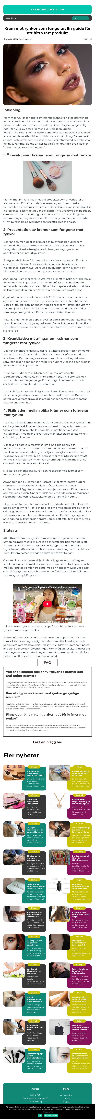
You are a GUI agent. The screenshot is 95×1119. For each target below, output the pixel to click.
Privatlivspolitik (51, 1115)
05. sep (79, 964)
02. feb (34, 880)
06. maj (79, 795)
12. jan (79, 880)
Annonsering (66, 1095)
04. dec (34, 908)
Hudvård (87, 39)
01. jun (34, 795)
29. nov (34, 936)
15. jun (79, 1021)
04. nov (79, 936)
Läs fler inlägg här (47, 742)
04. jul (79, 993)
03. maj (34, 823)
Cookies (66, 1102)
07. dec (79, 1049)
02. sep (34, 993)
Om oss (66, 1098)
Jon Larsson (26, 39)
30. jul (34, 767)
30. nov (79, 908)
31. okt (34, 964)
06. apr (34, 1049)
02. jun (79, 767)
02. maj (34, 851)
